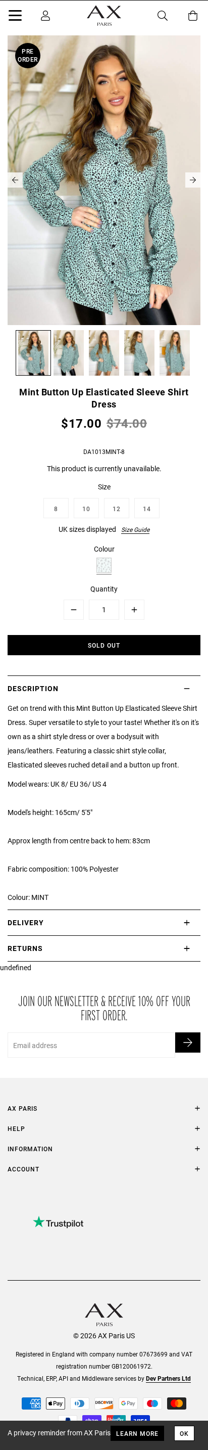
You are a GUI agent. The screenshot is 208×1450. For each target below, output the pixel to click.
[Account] (45, 16)
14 (147, 509)
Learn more (137, 1433)
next (192, 180)
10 (86, 509)
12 (117, 509)
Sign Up (187, 1042)
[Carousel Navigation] (104, 180)
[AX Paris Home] (104, 16)
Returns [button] (25, 948)
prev (15, 180)
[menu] (15, 17)
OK (184, 1433)
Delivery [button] (26, 922)
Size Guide (135, 529)
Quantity (104, 589)
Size (104, 486)
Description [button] (33, 688)
